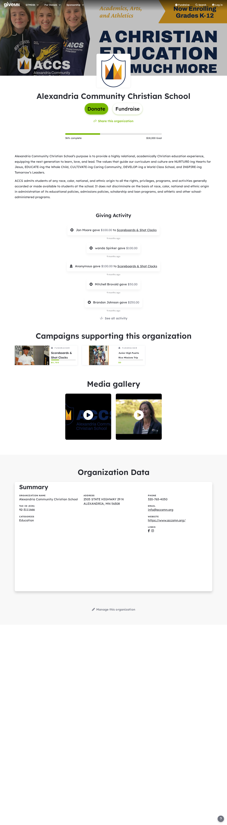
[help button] (221, 819)
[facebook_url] (149, 531)
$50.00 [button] (132, 284)
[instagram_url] (152, 531)
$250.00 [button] (133, 302)
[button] (88, 415)
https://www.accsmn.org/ (167, 520)
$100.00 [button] (107, 230)
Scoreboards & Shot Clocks (137, 230)
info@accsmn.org (160, 509)
